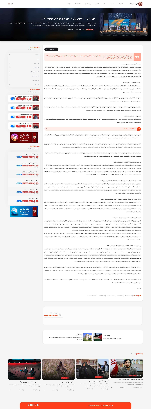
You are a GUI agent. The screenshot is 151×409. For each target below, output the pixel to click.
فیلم (122, 4)
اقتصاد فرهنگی (128, 296)
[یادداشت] (9, 54)
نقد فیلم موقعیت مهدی (68, 382)
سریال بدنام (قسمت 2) (33, 199)
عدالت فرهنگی (101, 296)
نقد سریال (25, 99)
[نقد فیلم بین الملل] (9, 71)
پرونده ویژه (88, 4)
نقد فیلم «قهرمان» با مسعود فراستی (99, 381)
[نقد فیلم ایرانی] (9, 76)
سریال (112, 4)
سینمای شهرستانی (110, 296)
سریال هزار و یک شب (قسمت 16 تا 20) (23, 96)
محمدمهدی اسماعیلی (91, 296)
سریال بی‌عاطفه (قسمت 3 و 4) (25, 124)
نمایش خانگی (14, 99)
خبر (104, 4)
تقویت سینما (120, 296)
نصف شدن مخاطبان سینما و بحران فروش (30, 382)
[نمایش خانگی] (9, 67)
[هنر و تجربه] (9, 63)
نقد (27, 98)
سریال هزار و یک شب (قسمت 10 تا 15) (23, 105)
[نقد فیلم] (9, 84)
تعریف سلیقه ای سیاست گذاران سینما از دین (131, 380)
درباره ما (69, 4)
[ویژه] (9, 59)
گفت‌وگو (97, 4)
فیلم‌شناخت (134, 4)
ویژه (87, 29)
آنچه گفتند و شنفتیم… (129, 129)
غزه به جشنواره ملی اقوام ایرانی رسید (112, 338)
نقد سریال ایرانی (19, 99)
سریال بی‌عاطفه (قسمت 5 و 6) (31, 154)
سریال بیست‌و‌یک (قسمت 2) (25, 114)
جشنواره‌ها (78, 4)
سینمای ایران (91, 29)
